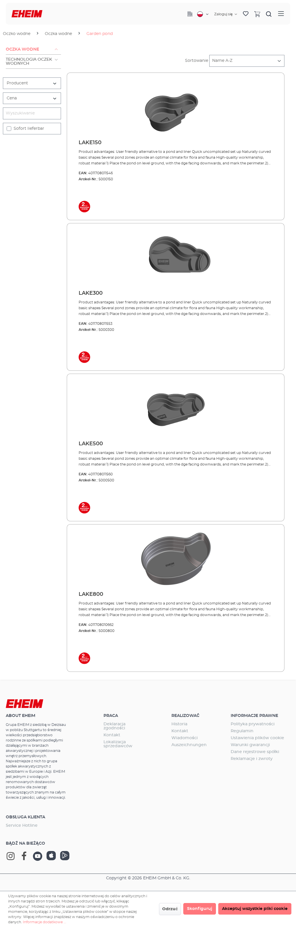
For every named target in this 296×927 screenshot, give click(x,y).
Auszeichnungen (189, 745)
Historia (179, 724)
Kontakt (111, 735)
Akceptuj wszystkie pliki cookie (255, 909)
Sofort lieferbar (29, 129)
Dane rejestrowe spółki (255, 752)
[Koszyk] (257, 14)
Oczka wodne (22, 49)
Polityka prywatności (253, 724)
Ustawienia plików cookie (257, 738)
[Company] (190, 14)
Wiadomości (184, 738)
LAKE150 (90, 142)
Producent (17, 83)
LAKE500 (91, 443)
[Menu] (281, 13)
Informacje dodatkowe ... (44, 922)
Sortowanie (196, 61)
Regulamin (242, 731)
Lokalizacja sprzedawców (117, 744)
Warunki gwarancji (250, 745)
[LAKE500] (176, 407)
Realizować (185, 716)
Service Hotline (22, 826)
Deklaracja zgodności (114, 726)
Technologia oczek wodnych (29, 62)
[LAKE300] (176, 257)
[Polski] (202, 14)
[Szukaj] (269, 14)
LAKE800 (91, 594)
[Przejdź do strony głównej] (27, 13)
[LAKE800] (176, 558)
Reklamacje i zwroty (252, 759)
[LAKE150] (176, 106)
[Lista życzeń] (246, 14)
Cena (12, 98)
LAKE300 (91, 293)
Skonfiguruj (199, 909)
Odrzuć (170, 909)
